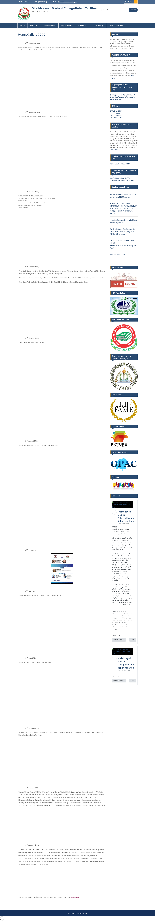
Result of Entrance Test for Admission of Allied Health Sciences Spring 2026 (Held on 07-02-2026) (123, 231)
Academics (82, 25)
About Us (34, 25)
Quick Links (129, 2)
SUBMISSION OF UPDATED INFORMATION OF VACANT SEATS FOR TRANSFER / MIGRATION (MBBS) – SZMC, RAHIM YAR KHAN (123, 208)
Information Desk (116, 25)
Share (132, 640)
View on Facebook (118, 640)
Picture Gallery (97, 25)
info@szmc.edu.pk (41, 2)
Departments (66, 25)
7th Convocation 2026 (117, 254)
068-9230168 (24, 2)
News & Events (49, 25)
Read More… (114, 150)
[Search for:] (120, 10)
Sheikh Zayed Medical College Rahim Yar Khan (65, 8)
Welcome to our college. (67, 2)
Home (22, 25)
